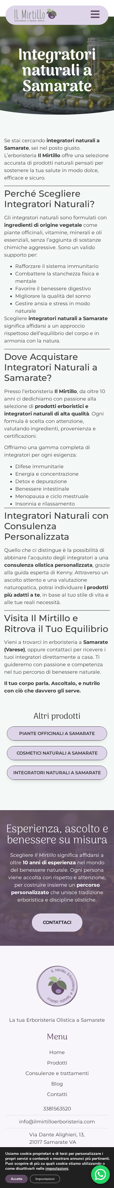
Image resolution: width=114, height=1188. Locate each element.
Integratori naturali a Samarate (57, 772)
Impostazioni (45, 1179)
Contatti (57, 1094)
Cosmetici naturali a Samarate (57, 753)
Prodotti (57, 1063)
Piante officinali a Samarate (57, 733)
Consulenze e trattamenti (57, 1073)
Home (57, 1052)
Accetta (16, 1179)
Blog (57, 1084)
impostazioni (56, 1168)
